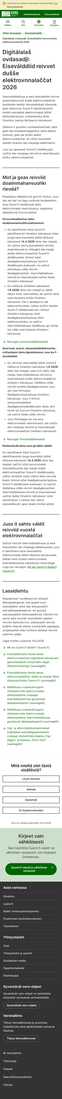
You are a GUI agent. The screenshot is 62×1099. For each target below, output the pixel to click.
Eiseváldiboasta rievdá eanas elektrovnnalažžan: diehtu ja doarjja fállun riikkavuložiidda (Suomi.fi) (33, 676)
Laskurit (8, 903)
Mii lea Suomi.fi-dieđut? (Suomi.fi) (28, 647)
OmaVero (9, 896)
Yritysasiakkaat (51, 14)
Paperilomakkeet (13, 968)
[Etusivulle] (10, 13)
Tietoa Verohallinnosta (21, 1038)
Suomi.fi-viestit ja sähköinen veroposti (29, 869)
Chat (6, 945)
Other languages (12, 33)
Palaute (8, 1069)
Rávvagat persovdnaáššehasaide (27, 341)
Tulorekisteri (11, 926)
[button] (31, 779)
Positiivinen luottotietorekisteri (22, 918)
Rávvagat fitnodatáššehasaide (26, 439)
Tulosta (7, 1084)
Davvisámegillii (33, 33)
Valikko (7, 25)
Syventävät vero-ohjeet (21, 1005)
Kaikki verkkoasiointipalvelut (21, 911)
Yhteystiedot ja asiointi (17, 953)
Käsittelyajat (11, 975)
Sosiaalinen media (14, 960)
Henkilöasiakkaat (32, 14)
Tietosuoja (9, 1061)
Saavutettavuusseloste (17, 1077)
